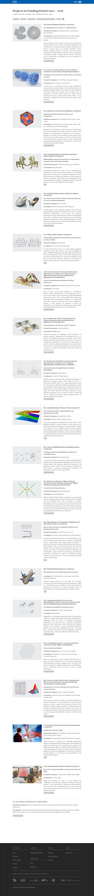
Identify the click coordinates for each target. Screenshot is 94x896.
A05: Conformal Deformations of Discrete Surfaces (61, 193)
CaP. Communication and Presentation (46, 19)
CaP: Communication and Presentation (57, 766)
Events (15, 864)
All (63, 19)
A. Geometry (16, 19)
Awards (50, 853)
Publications (17, 860)
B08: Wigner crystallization (62, 645)
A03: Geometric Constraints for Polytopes (58, 111)
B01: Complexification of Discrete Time (57, 408)
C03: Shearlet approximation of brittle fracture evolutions (59, 364)
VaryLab (33, 867)
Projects (15, 856)
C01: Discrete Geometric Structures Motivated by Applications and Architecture (60, 275)
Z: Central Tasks (40, 802)
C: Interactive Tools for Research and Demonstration (62, 725)
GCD (31, 863)
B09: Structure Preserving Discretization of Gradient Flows (60, 683)
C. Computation (31, 19)
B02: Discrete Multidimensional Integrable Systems (61, 447)
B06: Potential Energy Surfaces (54, 569)
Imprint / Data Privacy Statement (24, 887)
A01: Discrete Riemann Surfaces (55, 25)
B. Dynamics (23, 19)
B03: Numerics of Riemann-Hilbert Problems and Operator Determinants (61, 484)
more (45, 184)
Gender (15, 867)
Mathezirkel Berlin (36, 853)
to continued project (49, 61)
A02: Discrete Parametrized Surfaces (66, 72)
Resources (69, 853)
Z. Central (59, 19)
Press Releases (53, 856)
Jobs (14, 853)
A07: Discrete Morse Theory (53, 235)
